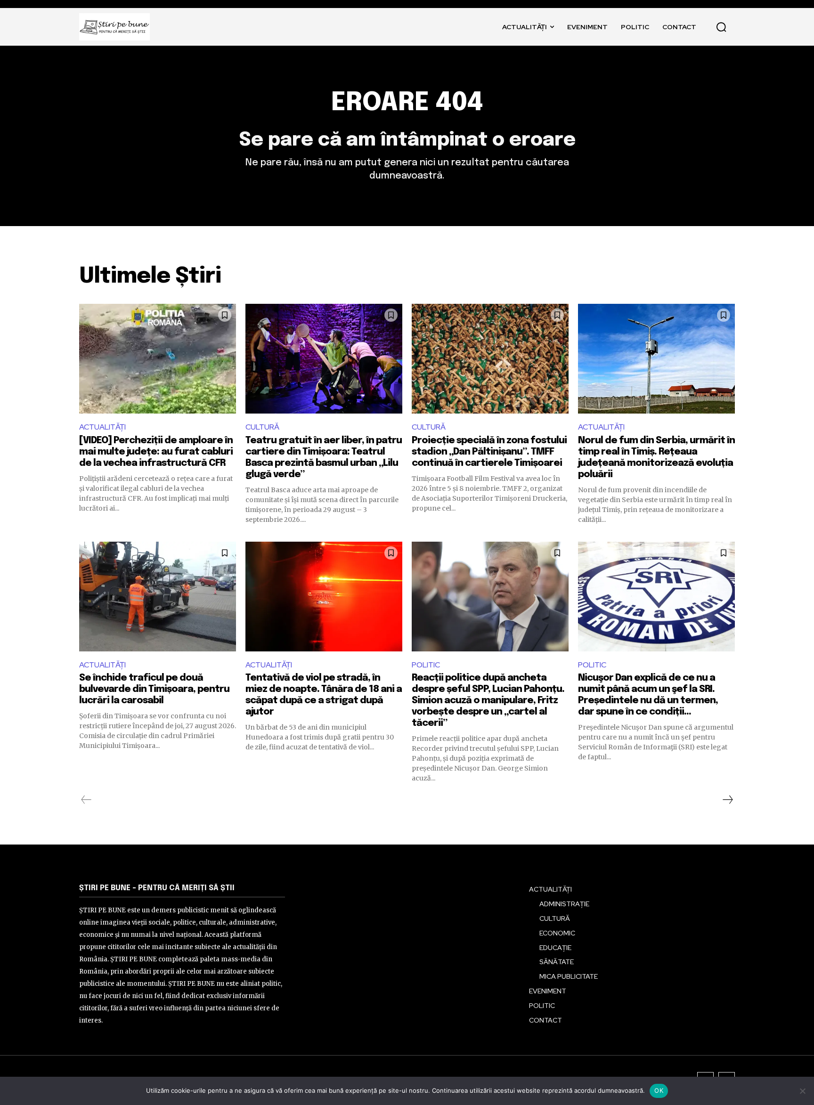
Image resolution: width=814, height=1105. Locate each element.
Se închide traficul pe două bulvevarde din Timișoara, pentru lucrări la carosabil (154, 689)
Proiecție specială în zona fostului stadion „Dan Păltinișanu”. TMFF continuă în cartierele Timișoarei (489, 452)
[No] (802, 1091)
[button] (721, 27)
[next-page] (727, 800)
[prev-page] (86, 800)
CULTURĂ (262, 427)
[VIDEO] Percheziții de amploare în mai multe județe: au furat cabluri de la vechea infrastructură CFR (156, 452)
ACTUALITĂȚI (102, 427)
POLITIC (426, 665)
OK (658, 1090)
